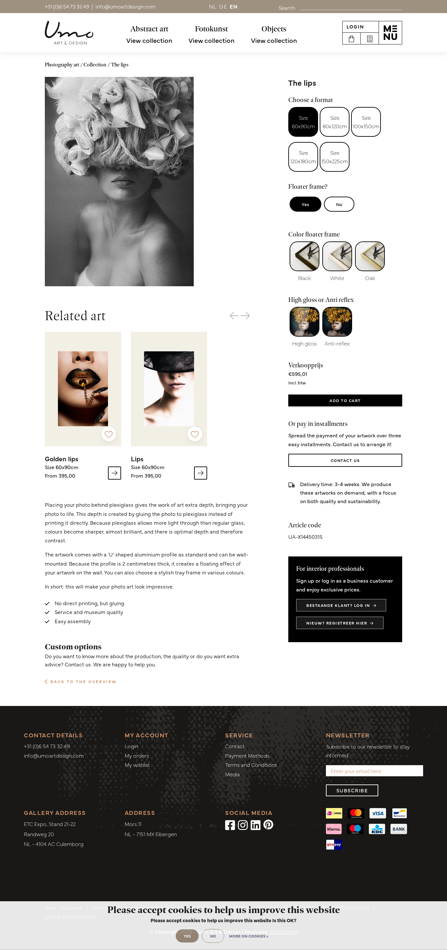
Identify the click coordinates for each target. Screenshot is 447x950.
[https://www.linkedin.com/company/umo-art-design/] (255, 824)
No (339, 204)
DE (223, 6)
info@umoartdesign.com (54, 755)
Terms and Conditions (251, 764)
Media (232, 774)
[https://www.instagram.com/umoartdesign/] (243, 824)
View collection (149, 40)
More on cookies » (248, 936)
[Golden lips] (83, 389)
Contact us (345, 460)
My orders (137, 755)
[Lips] (169, 389)
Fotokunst (211, 28)
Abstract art (149, 28)
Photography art (62, 65)
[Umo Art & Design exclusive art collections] (69, 32)
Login (355, 26)
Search (286, 7)
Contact (235, 745)
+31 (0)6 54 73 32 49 (47, 745)
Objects (273, 28)
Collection (94, 65)
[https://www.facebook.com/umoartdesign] (230, 824)
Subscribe (352, 790)
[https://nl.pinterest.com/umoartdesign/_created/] (268, 824)
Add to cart (345, 400)
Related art (75, 315)
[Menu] (390, 33)
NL (213, 6)
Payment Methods (247, 755)
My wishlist (137, 764)
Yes (305, 204)
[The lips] (119, 181)
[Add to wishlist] (108, 434)
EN (234, 6)
